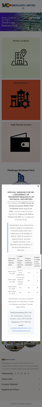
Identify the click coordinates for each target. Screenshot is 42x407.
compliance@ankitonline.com (20, 328)
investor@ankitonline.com (21, 331)
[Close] (38, 186)
